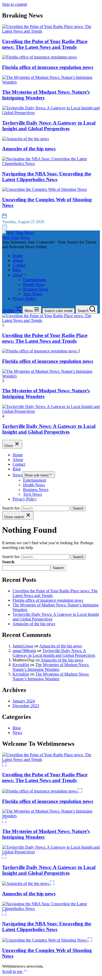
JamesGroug (23, 646)
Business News (35, 289)
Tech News (32, 294)
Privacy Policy (25, 298)
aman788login (24, 650)
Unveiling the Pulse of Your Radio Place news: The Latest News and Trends (44, 44)
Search (8, 562)
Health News (34, 284)
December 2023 (26, 705)
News (17, 275)
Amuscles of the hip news (28, 148)
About (18, 260)
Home (18, 255)
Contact (19, 265)
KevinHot (21, 665)
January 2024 (24, 701)
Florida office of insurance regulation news (47, 67)
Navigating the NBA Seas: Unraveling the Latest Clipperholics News (46, 176)
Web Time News (16, 237)
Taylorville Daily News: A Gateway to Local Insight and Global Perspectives (48, 125)
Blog (17, 270)
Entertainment (34, 279)
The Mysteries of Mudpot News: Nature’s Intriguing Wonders (51, 667)
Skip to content (14, 4)
